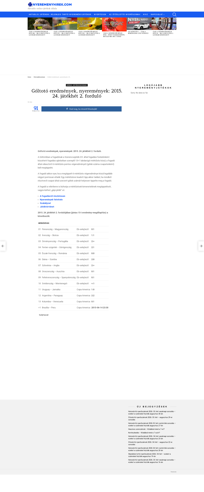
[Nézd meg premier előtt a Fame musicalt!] (3, 246)
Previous (29, 28)
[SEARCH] (174, 14)
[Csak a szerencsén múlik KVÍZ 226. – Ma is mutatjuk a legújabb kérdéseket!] (89, 23)
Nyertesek (100, 14)
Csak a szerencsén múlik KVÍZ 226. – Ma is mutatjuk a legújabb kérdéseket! (89, 33)
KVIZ (145, 14)
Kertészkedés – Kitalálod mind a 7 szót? (144, 433)
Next (175, 28)
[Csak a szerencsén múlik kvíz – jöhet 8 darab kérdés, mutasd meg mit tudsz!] (114, 24)
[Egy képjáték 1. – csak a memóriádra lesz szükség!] (139, 23)
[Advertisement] (98, 57)
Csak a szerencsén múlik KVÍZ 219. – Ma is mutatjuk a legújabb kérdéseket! (64, 33)
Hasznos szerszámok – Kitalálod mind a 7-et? (146, 429)
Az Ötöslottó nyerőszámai (124, 14)
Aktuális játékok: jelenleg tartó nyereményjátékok (60, 14)
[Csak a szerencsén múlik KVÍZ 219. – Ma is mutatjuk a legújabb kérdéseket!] (64, 23)
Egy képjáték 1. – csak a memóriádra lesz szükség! (138, 32)
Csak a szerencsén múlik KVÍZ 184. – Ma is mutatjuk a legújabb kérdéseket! (39, 33)
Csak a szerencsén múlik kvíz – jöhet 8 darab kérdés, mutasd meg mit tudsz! (114, 34)
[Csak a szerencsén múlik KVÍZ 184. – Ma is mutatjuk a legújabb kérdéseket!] (40, 23)
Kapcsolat (157, 14)
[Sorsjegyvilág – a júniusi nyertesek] (201, 246)
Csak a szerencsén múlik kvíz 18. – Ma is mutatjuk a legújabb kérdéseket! (163, 33)
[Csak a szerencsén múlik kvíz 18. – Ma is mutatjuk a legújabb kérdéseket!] (164, 23)
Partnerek (173, 472)
